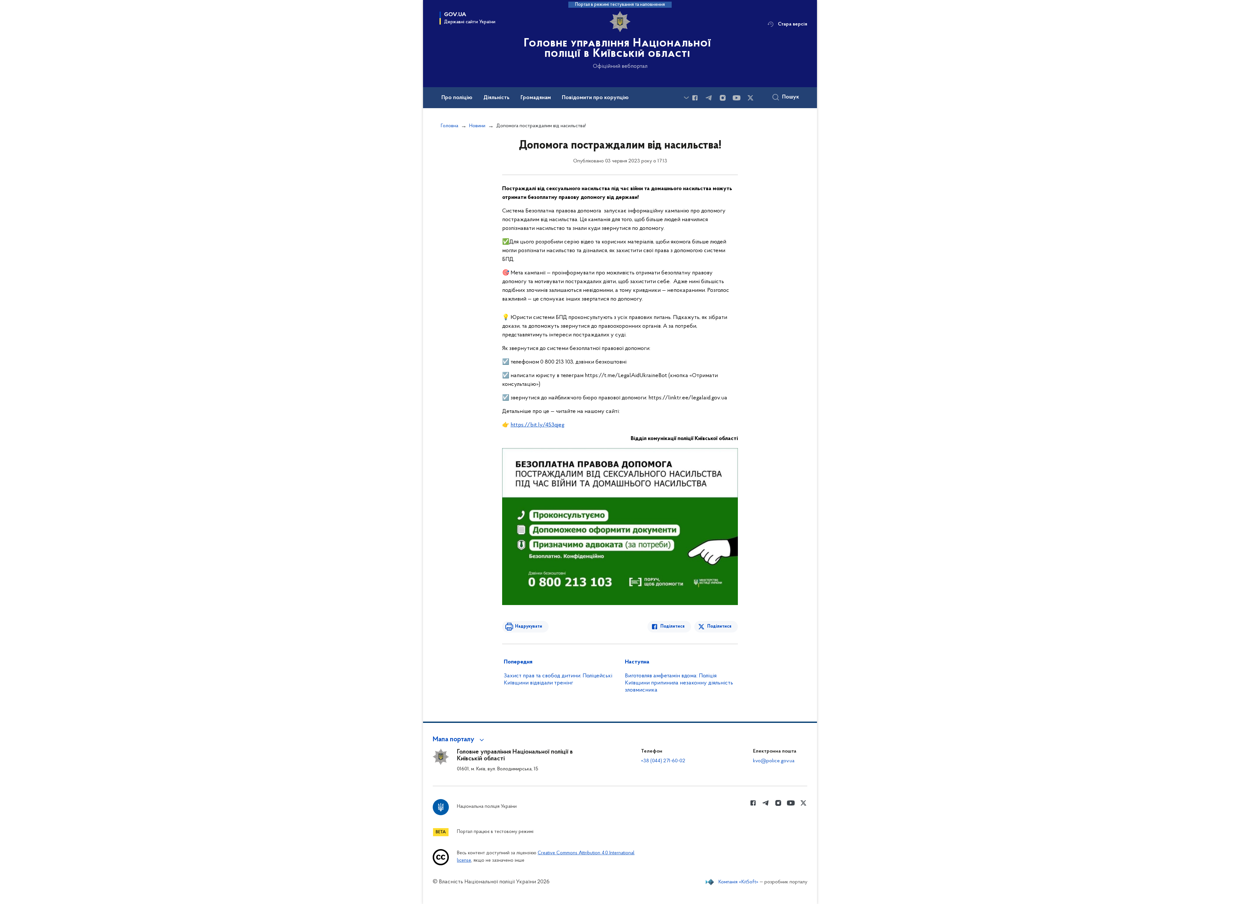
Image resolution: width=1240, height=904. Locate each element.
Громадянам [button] (536, 98)
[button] (459, 740)
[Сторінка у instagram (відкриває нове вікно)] (723, 98)
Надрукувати (528, 626)
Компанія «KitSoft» (738, 882)
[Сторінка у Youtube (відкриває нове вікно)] (736, 98)
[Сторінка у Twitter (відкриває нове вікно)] (750, 98)
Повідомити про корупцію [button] (595, 98)
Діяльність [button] (496, 98)
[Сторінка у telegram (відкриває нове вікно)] (709, 98)
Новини (477, 125)
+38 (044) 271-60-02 (663, 761)
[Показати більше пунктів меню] (686, 97)
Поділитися (672, 626)
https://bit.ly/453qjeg (537, 425)
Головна (449, 125)
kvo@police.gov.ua (773, 761)
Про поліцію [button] (456, 98)
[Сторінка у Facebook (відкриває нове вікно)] (695, 98)
